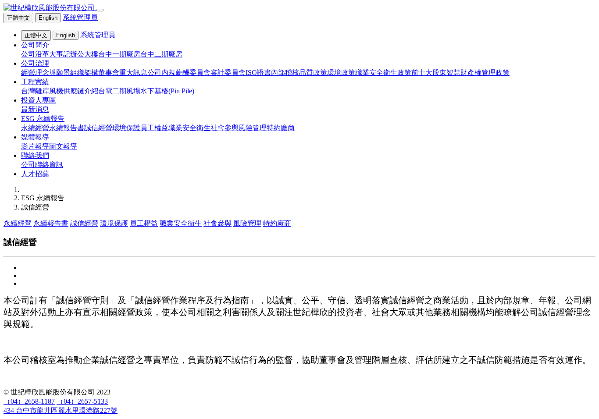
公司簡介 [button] (35, 45)
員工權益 (154, 127)
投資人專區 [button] (38, 100)
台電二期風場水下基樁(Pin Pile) (146, 91)
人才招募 (35, 174)
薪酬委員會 (192, 72)
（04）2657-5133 (82, 401)
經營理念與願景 (45, 72)
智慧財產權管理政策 (478, 72)
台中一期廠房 (119, 54)
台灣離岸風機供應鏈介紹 (59, 91)
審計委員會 (228, 72)
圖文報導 (63, 146)
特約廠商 (281, 127)
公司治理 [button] (35, 63)
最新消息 (35, 109)
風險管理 (253, 127)
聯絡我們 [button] (35, 155)
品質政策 (313, 72)
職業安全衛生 (189, 127)
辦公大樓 (84, 54)
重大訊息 (133, 72)
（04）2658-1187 (29, 401)
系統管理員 (80, 17)
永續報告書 (66, 127)
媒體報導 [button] (35, 137)
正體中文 (18, 17)
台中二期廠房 (161, 54)
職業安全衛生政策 (383, 72)
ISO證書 (258, 72)
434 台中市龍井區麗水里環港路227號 (61, 410)
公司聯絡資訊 (42, 164)
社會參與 (224, 127)
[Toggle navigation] (99, 10)
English (48, 17)
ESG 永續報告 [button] (42, 118)
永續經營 (35, 127)
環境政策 (341, 72)
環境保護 (126, 127)
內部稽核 (285, 72)
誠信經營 (98, 127)
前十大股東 (428, 72)
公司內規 (161, 72)
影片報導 (35, 146)
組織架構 (84, 72)
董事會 (108, 72)
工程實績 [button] (35, 81)
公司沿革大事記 (45, 54)
